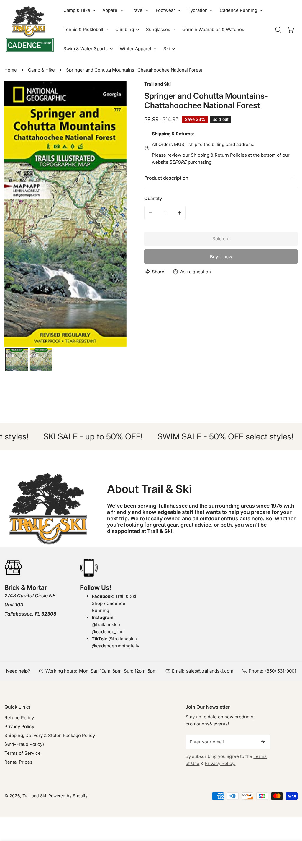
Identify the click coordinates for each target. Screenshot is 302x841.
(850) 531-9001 (280, 671)
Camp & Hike (41, 70)
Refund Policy (19, 717)
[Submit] (263, 742)
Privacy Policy (19, 726)
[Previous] (18, 214)
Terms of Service (22, 753)
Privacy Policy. (220, 763)
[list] (65, 214)
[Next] (112, 214)
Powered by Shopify (68, 795)
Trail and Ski (157, 84)
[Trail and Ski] (29, 29)
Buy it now (221, 256)
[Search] (278, 29)
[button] (79, 10)
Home (10, 70)
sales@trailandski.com (209, 671)
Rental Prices (18, 762)
